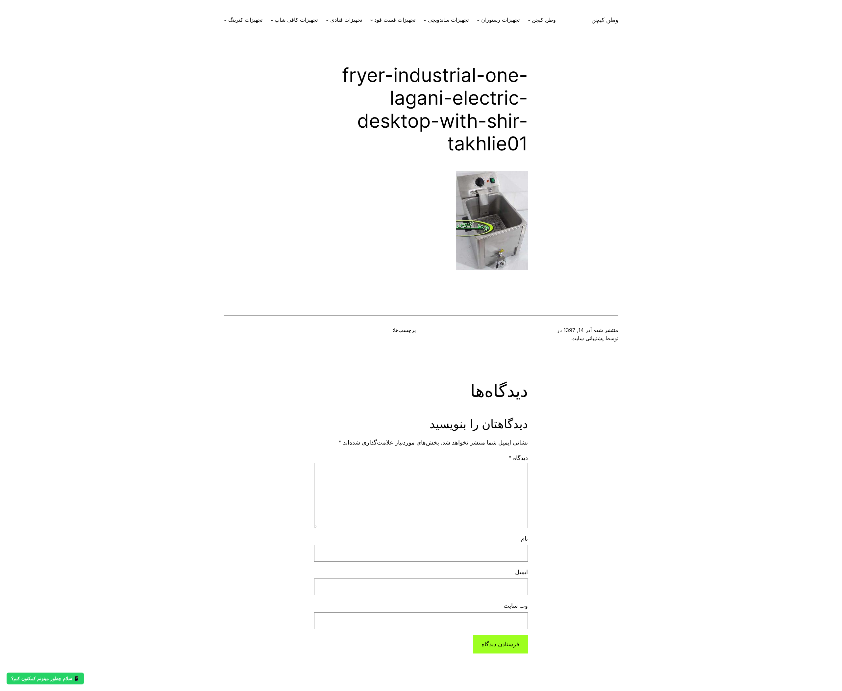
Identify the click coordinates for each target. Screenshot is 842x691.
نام (524, 538)
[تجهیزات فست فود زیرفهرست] (371, 20)
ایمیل (521, 572)
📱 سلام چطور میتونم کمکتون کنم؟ (45, 678)
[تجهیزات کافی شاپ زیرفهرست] (272, 20)
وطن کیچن (604, 19)
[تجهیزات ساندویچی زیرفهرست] (425, 20)
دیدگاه (518, 457)
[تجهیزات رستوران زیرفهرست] (478, 20)
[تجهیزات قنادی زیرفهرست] (327, 20)
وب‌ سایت (516, 605)
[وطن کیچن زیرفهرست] (529, 20)
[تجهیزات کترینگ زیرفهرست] (225, 20)
